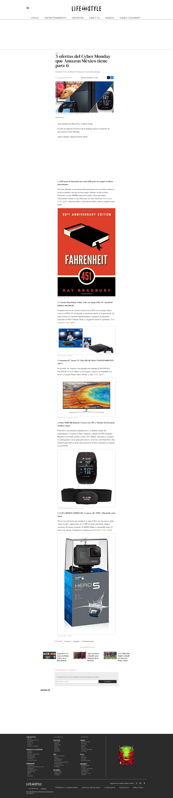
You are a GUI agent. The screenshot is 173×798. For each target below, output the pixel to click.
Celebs (83, 759)
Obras (29, 772)
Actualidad (58, 771)
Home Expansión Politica (35, 766)
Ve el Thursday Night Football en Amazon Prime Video (124, 657)
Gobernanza (58, 759)
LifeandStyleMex (136, 783)
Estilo (35, 18)
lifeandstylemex (142, 783)
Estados (56, 748)
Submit (108, 681)
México (56, 743)
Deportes (77, 18)
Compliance (109, 788)
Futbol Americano (33, 754)
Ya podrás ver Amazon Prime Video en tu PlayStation (63, 657)
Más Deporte (31, 757)
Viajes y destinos (87, 768)
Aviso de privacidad (91, 788)
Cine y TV (94, 18)
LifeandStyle (58, 737)
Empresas (30, 765)
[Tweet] (108, 77)
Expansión (30, 763)
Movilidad (57, 760)
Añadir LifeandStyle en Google (90, 77)
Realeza (84, 743)
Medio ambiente (59, 756)
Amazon (67, 641)
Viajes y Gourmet (130, 18)
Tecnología (31, 771)
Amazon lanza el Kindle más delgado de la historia (93, 657)
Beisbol (29, 752)
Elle (82, 754)
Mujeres (30, 776)
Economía (30, 768)
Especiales (84, 737)
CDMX (56, 746)
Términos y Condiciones (66, 788)
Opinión (57, 749)
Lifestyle (30, 758)
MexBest (83, 764)
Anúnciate (124, 788)
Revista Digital (32, 760)
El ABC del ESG (59, 765)
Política (56, 740)
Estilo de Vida (86, 773)
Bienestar (84, 771)
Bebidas (83, 767)
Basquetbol (31, 755)
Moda (83, 746)
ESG (28, 774)
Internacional (32, 769)
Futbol (29, 751)
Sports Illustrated (34, 749)
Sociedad (57, 751)
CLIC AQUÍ (98, 374)
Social (56, 757)
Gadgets (76, 641)
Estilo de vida (86, 760)
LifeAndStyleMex (146, 783)
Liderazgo (57, 773)
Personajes (85, 770)
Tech (57, 53)
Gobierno (57, 741)
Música (109, 18)
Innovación (58, 763)
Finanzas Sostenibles (61, 762)
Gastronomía (85, 765)
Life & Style (31, 737)
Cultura (84, 751)
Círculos (84, 745)
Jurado (83, 774)
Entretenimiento (55, 18)
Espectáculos (85, 741)
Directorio (138, 788)
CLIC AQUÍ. (107, 530)
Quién (82, 740)
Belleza (84, 748)
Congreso (57, 745)
